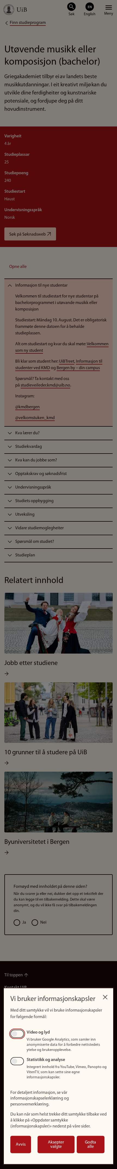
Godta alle (90, 1144)
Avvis (21, 1144)
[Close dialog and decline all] (105, 995)
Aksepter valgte (56, 1144)
